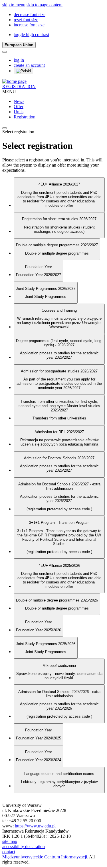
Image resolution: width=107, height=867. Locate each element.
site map (9, 841)
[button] (29, 14)
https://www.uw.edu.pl (35, 825)
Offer (18, 106)
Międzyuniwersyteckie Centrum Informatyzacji (44, 856)
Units (18, 111)
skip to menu (13, 4)
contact (8, 851)
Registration (24, 116)
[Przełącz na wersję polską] (23, 71)
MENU (9, 91)
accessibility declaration (23, 846)
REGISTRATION (19, 86)
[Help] (4, 52)
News (19, 101)
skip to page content (44, 4)
